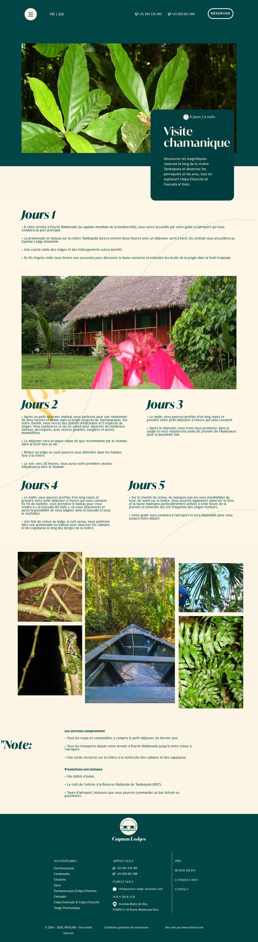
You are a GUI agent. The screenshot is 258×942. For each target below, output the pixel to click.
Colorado (60, 896)
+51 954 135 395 (150, 14)
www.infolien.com (192, 927)
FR (52, 14)
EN (61, 14)
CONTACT (181, 889)
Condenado (62, 874)
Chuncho (60, 879)
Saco (57, 885)
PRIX (178, 861)
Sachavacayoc (64, 868)
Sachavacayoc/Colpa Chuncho (75, 891)
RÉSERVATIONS (185, 870)
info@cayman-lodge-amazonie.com (141, 889)
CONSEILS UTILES (186, 880)
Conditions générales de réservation (126, 927)
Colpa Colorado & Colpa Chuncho (76, 902)
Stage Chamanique (67, 908)
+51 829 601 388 (183, 14)
